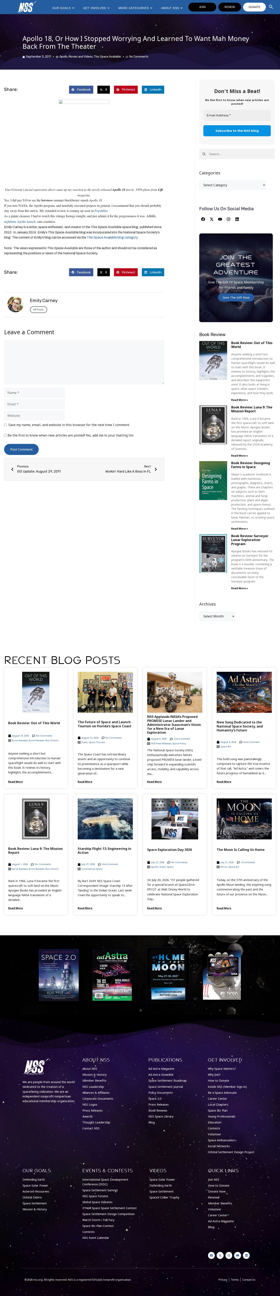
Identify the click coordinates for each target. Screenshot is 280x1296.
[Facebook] (203, 219)
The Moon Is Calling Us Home (241, 849)
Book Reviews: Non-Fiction (43, 740)
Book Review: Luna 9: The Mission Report (251, 409)
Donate (254, 7)
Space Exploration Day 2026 (169, 849)
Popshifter (100, 210)
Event (85, 742)
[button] (81, 89)
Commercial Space (92, 868)
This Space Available (107, 56)
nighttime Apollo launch (19, 221)
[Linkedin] (237, 219)
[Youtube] (220, 219)
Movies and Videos (81, 56)
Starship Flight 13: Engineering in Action (104, 850)
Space (170, 866)
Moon (224, 866)
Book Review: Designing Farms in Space (250, 465)
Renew (229, 7)
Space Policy (179, 743)
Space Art (226, 746)
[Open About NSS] (181, 8)
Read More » (239, 400)
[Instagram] (228, 219)
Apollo (63, 56)
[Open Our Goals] (73, 8)
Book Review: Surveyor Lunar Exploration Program (249, 540)
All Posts (38, 309)
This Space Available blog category (112, 237)
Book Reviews (19, 740)
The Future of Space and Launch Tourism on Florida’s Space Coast (104, 724)
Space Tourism (97, 742)
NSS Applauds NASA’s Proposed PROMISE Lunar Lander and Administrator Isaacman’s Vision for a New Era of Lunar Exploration (174, 724)
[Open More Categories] (151, 8)
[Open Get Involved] (108, 8)
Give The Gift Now (236, 297)
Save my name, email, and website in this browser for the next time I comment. (69, 425)
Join (202, 7)
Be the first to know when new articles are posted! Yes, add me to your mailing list (70, 435)
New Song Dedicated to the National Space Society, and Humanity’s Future (240, 726)
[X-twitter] (211, 219)
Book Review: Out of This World (251, 345)
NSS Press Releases (161, 743)
